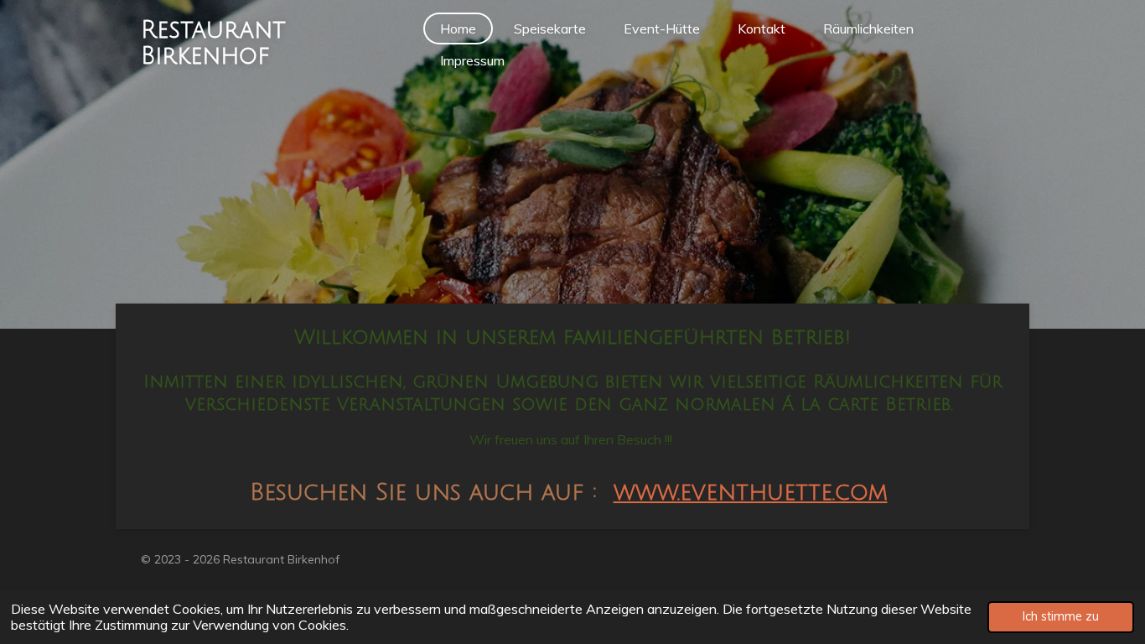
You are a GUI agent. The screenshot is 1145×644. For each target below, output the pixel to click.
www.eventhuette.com (751, 492)
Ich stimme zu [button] (1061, 616)
